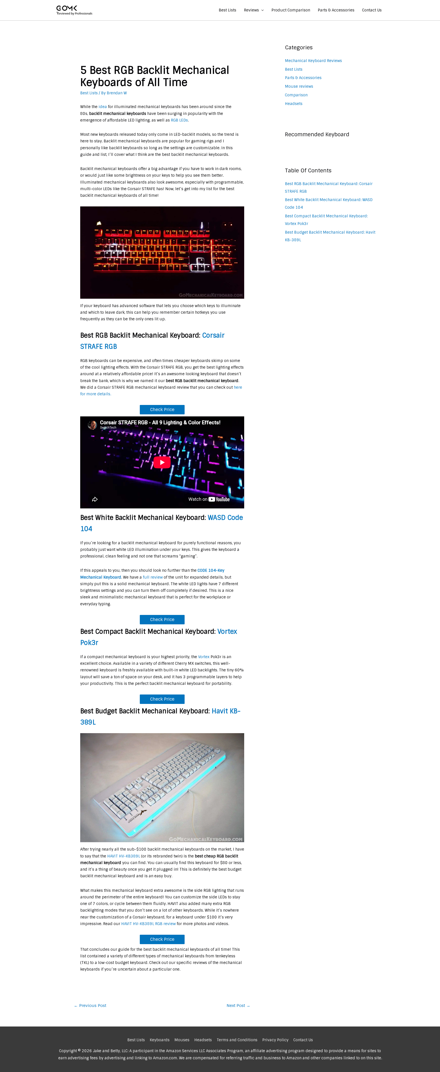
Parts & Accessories (336, 10)
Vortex (204, 656)
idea (103, 106)
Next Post (238, 1005)
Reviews (251, 10)
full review (152, 577)
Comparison (296, 95)
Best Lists (227, 10)
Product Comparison (290, 10)
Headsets (293, 103)
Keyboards (160, 1040)
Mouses (181, 1040)
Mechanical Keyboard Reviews (313, 60)
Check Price (162, 409)
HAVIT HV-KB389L (123, 856)
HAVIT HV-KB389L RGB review (148, 923)
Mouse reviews (299, 86)
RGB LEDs (179, 120)
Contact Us (372, 10)
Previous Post (90, 1005)
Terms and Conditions (237, 1040)
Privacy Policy (275, 1040)
